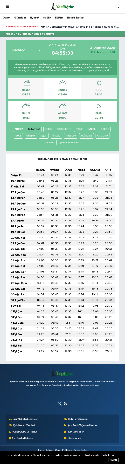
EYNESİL (92, 129)
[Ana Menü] (7, 6)
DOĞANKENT (64, 129)
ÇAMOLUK (102, 136)
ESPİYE (79, 129)
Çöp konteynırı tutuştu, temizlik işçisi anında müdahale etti (80, 26)
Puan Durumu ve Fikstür (25, 432)
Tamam (113, 460)
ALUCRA (19, 129)
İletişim (49, 450)
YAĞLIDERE (86, 136)
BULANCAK (34, 129)
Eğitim (59, 17)
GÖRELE (105, 129)
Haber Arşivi (74, 438)
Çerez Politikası (63, 450)
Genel (6, 17)
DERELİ (48, 129)
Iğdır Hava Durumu (78, 419)
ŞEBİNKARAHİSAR (69, 142)
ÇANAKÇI (50, 142)
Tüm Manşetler (76, 432)
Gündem (20, 17)
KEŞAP (44, 136)
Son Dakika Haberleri (23, 438)
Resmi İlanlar (75, 17)
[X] (59, 403)
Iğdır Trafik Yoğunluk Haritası (82, 425)
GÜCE (18, 136)
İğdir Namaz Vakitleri (24, 425)
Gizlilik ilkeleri (80, 450)
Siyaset (34, 17)
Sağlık (47, 17)
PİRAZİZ (56, 136)
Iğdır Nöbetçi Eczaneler (25, 419)
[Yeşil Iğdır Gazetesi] (62, 6)
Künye (41, 450)
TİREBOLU (71, 136)
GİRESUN (30, 136)
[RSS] (65, 403)
